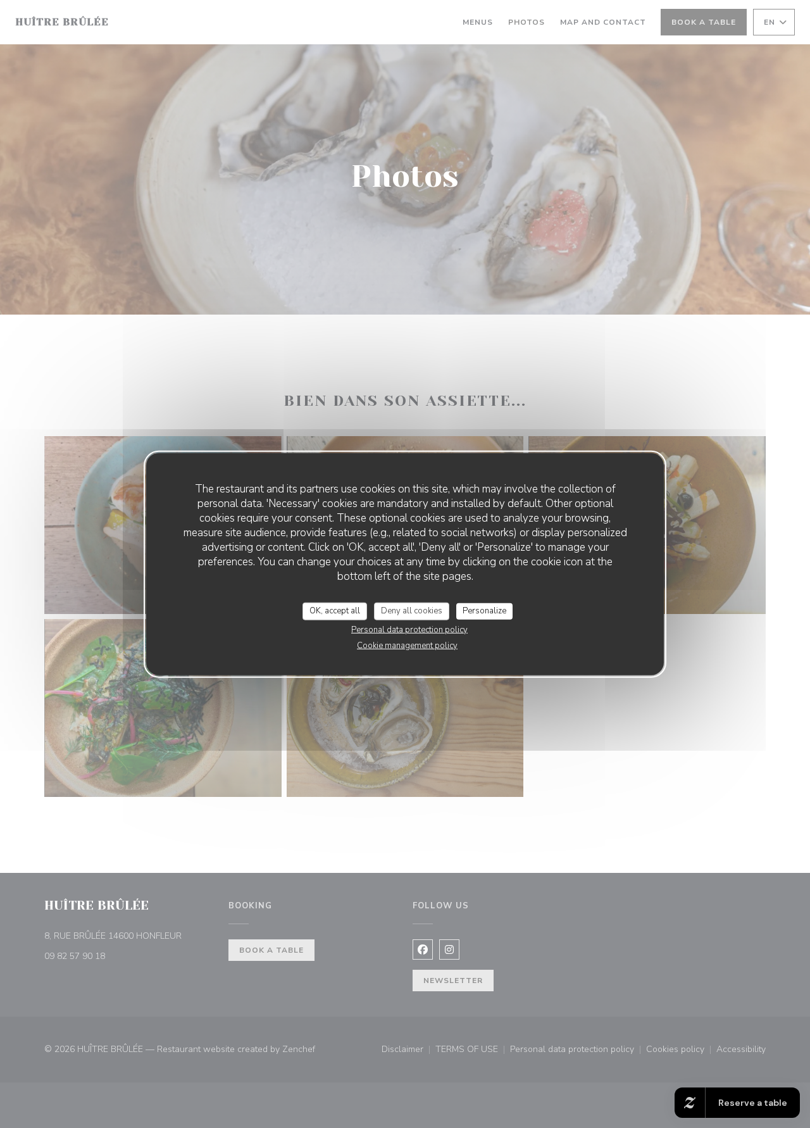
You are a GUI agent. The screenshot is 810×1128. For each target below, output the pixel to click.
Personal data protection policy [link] (409, 629)
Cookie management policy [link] (407, 645)
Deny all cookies (411, 611)
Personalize (484, 611)
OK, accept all (334, 611)
